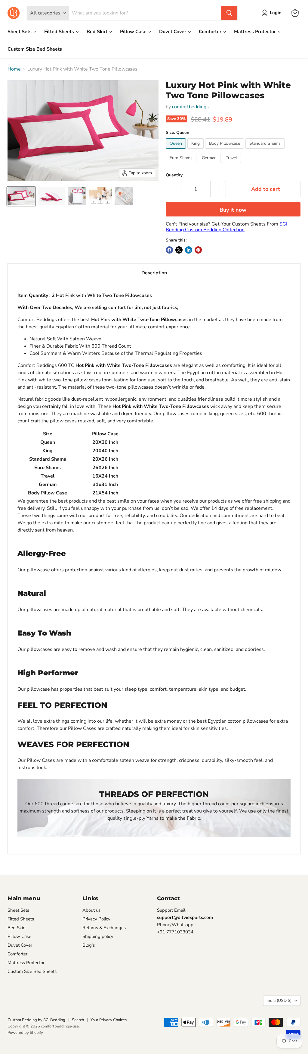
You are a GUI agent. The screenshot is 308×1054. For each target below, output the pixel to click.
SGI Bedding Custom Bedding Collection (226, 227)
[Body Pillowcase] (225, 150)
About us (91, 910)
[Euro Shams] (182, 164)
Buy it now (233, 209)
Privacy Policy (96, 919)
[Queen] (176, 150)
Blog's (88, 945)
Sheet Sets (20, 31)
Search (78, 1020)
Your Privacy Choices (109, 1020)
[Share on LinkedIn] (188, 250)
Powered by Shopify (25, 1032)
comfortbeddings (190, 106)
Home (14, 69)
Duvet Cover (173, 31)
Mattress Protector (255, 31)
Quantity (174, 175)
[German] (210, 164)
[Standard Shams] (265, 150)
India (278, 1000)
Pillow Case (134, 31)
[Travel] (232, 164)
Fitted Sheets (59, 31)
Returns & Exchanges (104, 928)
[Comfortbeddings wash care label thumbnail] (123, 196)
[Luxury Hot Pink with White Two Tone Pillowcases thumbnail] (100, 196)
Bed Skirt (98, 31)
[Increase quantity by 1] (218, 189)
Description (154, 273)
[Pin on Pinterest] (198, 250)
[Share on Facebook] (169, 250)
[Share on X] (179, 250)
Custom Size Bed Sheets (35, 49)
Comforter (211, 31)
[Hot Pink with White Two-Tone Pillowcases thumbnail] (21, 196)
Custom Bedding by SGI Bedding (36, 1020)
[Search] (229, 13)
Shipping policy (97, 936)
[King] (196, 150)
